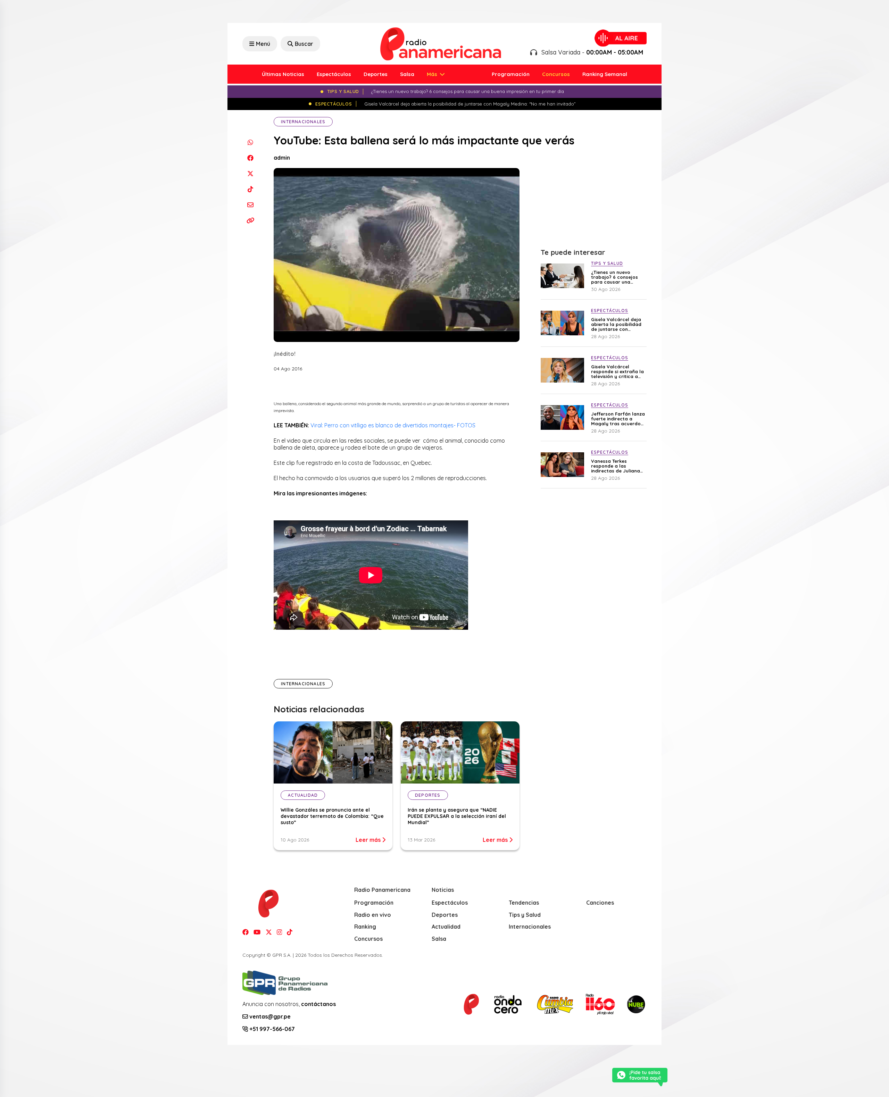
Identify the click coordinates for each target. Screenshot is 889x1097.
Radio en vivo (372, 914)
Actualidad (446, 926)
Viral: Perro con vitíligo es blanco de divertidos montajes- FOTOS (392, 425)
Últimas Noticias (283, 74)
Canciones (600, 902)
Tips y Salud (525, 914)
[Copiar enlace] (250, 220)
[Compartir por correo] (250, 204)
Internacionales (303, 121)
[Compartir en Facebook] (250, 158)
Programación (511, 74)
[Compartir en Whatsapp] (250, 142)
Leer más (369, 839)
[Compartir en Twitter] (250, 173)
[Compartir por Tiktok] (250, 189)
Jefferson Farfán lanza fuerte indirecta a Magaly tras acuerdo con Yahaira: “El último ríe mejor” (618, 418)
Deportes (376, 74)
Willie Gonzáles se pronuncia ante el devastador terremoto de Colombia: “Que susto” (332, 816)
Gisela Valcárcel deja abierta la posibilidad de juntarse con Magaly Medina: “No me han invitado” (616, 324)
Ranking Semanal (604, 74)
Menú (263, 43)
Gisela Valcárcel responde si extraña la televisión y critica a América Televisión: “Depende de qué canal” (617, 371)
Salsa (407, 74)
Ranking (365, 926)
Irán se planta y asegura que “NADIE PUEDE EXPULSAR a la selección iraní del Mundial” (457, 816)
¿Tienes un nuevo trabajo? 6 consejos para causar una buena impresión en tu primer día (617, 277)
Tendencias (524, 902)
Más (433, 74)
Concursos (556, 74)
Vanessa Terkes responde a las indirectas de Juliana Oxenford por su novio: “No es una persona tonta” (617, 466)
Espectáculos (334, 74)
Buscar (304, 43)
